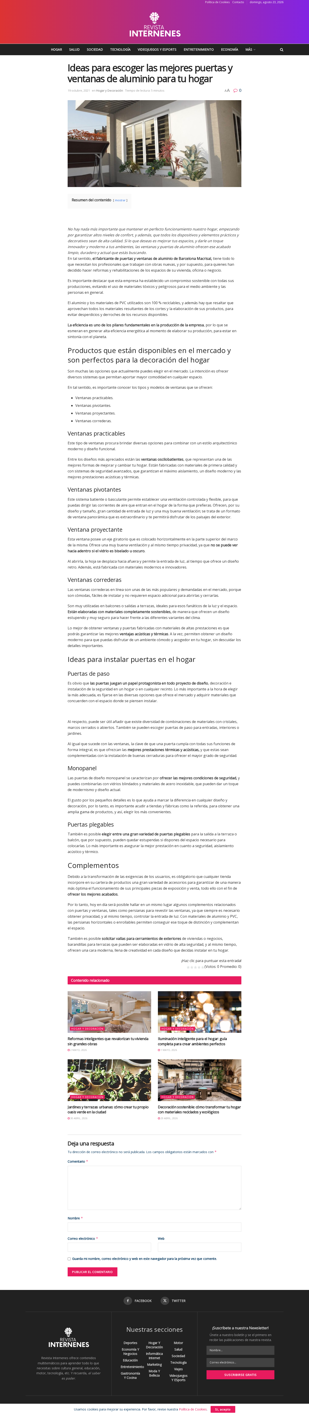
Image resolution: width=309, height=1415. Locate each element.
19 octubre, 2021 (79, 90)
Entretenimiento (199, 49)
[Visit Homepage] (154, 24)
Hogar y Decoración (109, 90)
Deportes (130, 1343)
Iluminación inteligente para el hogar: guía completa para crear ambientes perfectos (192, 1041)
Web (161, 1238)
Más (248, 49)
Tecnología (120, 49)
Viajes (178, 1369)
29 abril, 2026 (169, 1118)
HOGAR (56, 49)
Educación (130, 1360)
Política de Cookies (217, 2)
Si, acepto (223, 1409)
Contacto (238, 2)
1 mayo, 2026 (168, 1050)
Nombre (75, 1218)
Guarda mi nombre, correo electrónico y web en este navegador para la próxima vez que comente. (144, 1258)
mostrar (120, 200)
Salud (74, 49)
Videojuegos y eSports (157, 49)
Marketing (154, 1364)
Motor (178, 1343)
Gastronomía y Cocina (130, 1375)
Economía (229, 49)
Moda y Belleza (154, 1373)
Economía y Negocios (130, 1351)
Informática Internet (154, 1355)
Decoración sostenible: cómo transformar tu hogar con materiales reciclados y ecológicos (199, 1109)
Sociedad (95, 49)
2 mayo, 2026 (78, 1050)
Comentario (78, 1161)
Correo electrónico (83, 1238)
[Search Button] (281, 49)
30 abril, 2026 (78, 1118)
